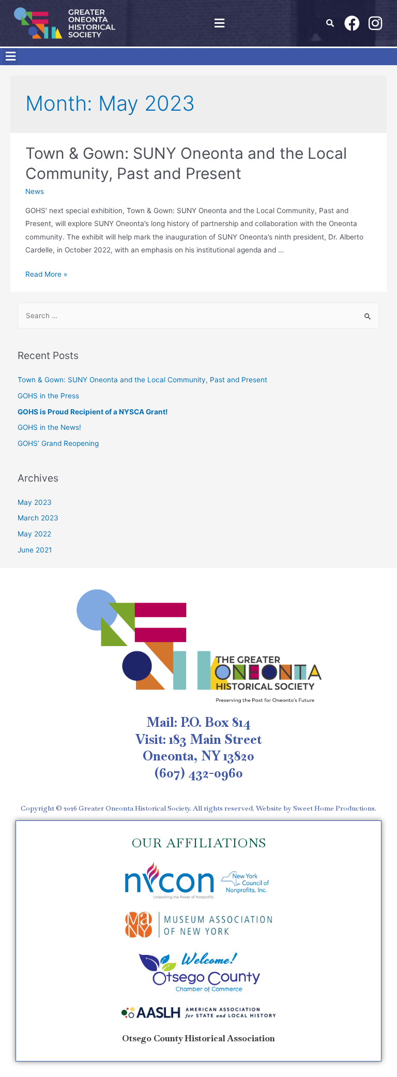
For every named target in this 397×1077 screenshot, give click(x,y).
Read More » (46, 274)
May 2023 (35, 502)
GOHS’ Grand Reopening (58, 443)
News (34, 191)
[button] (219, 23)
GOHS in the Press (48, 396)
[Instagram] (375, 23)
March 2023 (38, 518)
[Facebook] (352, 23)
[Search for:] (199, 315)
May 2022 (34, 534)
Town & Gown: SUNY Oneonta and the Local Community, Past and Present (142, 380)
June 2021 (35, 550)
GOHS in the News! (49, 427)
